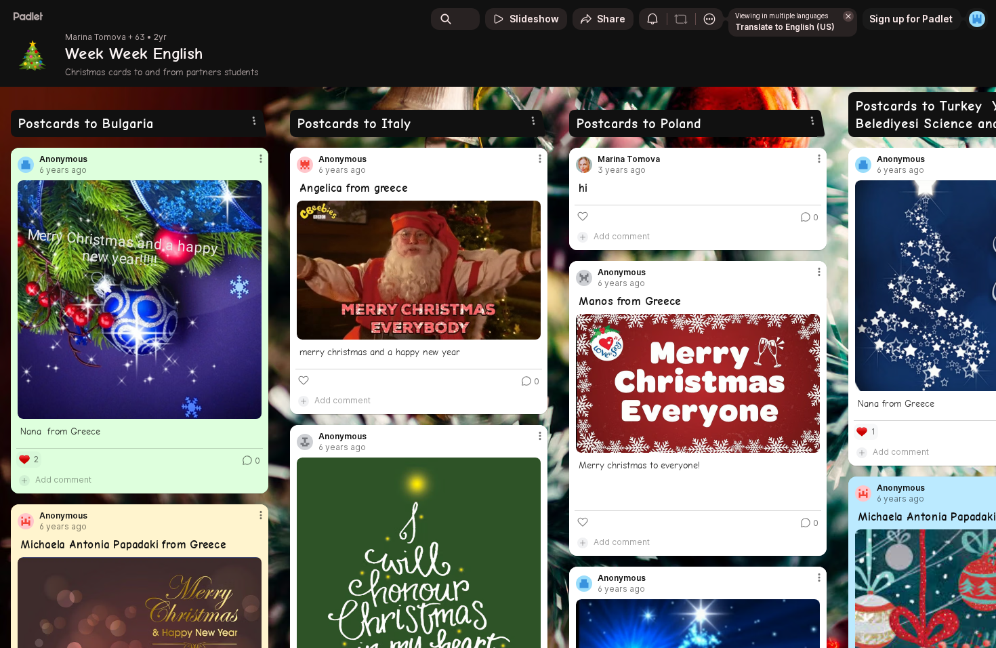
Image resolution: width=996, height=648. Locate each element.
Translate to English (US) (785, 27)
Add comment (63, 479)
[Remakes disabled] (680, 19)
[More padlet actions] (709, 19)
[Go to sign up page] (977, 19)
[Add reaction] (303, 380)
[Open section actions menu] (254, 120)
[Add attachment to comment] (24, 479)
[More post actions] (260, 158)
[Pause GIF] (530, 329)
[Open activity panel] (652, 19)
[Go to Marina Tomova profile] (584, 165)
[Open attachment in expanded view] (140, 299)
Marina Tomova (95, 37)
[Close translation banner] (848, 16)
